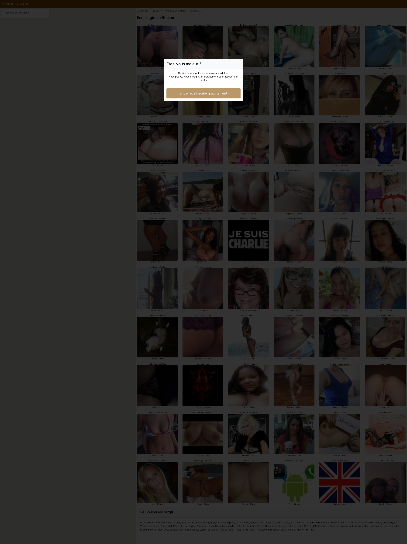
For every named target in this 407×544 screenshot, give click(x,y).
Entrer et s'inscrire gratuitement (203, 93)
